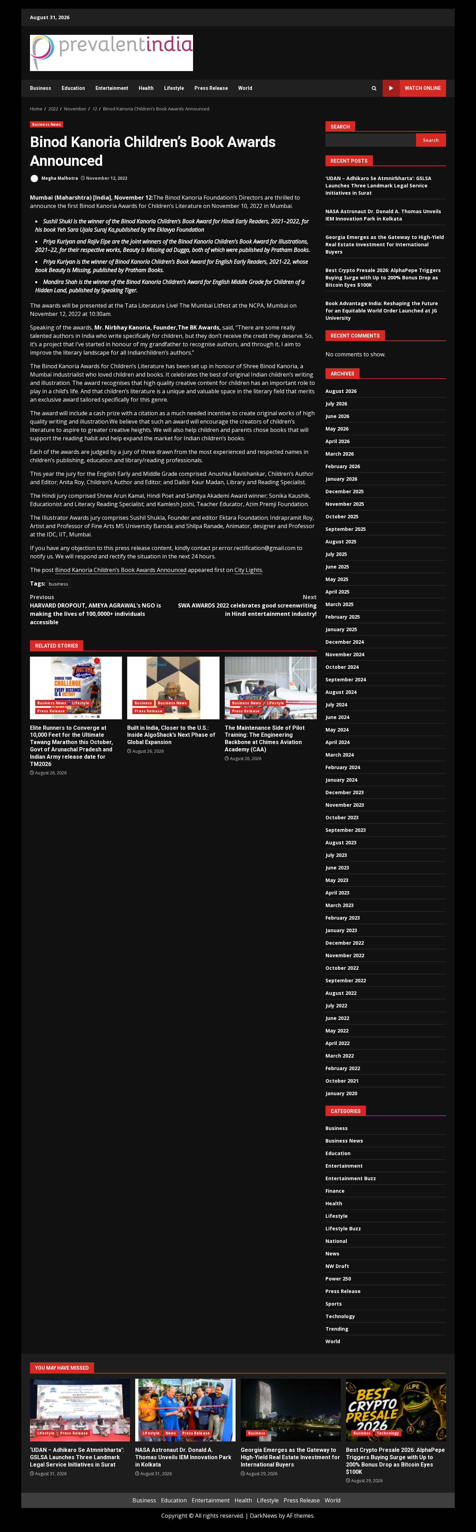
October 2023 (342, 817)
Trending (336, 1328)
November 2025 (344, 504)
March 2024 (339, 754)
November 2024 (344, 654)
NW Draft (337, 1266)
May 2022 (336, 1030)
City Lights (248, 570)
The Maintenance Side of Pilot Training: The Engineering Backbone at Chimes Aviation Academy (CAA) (271, 688)
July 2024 (336, 704)
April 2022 (337, 1043)
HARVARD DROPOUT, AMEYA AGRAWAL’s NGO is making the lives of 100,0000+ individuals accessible (95, 609)
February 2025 (342, 616)
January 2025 (341, 629)
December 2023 (344, 792)
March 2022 (339, 1055)
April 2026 (337, 441)
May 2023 (336, 880)
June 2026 (337, 416)
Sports (333, 1303)
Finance (335, 1190)
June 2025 (337, 566)
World (245, 88)
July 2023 (336, 855)
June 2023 (337, 867)
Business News (46, 124)
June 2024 (337, 717)
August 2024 (340, 692)
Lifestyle (174, 88)
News (332, 1253)
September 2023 (345, 830)
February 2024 (342, 767)
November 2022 (344, 955)
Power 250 (338, 1278)
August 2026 (340, 391)
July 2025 (336, 554)
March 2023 (339, 905)
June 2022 (337, 1018)
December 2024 (344, 642)
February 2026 (342, 466)
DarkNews (263, 1515)
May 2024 (336, 729)
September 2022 (345, 980)
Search (340, 127)
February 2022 (342, 1068)
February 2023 (342, 917)
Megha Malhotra (59, 178)
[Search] (374, 88)
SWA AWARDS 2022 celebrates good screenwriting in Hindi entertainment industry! (247, 605)
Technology (340, 1316)
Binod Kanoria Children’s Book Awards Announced (120, 570)
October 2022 (342, 968)
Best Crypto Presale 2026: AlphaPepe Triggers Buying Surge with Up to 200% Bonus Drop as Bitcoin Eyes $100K (383, 277)
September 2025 (345, 529)
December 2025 (344, 491)
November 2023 (344, 805)
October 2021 (342, 1080)
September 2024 (345, 679)
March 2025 (339, 604)
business (58, 584)
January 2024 (341, 779)
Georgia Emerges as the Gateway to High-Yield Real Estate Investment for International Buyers (384, 244)
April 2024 (337, 742)
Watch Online (423, 88)
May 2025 (336, 579)
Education (73, 88)
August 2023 (340, 842)
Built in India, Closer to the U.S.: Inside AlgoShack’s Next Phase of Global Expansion (173, 688)
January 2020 (341, 1093)
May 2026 (336, 428)
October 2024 (342, 667)
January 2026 (341, 478)
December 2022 (344, 942)
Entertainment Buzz (350, 1178)
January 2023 (341, 930)
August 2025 (340, 541)
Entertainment (111, 88)
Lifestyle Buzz (343, 1228)
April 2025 (337, 591)
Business (40, 88)
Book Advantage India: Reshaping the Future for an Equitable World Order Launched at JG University (381, 310)
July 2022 (336, 1005)
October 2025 (342, 516)
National (336, 1241)
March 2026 (339, 453)
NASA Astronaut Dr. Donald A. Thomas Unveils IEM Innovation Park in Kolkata (185, 1410)
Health (146, 88)
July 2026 (336, 403)
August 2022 (340, 993)
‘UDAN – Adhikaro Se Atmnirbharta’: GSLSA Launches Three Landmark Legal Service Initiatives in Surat (378, 185)
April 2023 (337, 892)
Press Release (211, 88)
